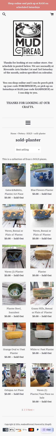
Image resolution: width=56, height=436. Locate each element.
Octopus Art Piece (14, 390)
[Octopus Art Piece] (14, 375)
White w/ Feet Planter (42, 349)
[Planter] (42, 256)
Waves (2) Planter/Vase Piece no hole (42, 393)
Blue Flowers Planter (42, 190)
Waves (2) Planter (14, 271)
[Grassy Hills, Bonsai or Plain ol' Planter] (42, 293)
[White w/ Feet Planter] (42, 334)
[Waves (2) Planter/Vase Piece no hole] (42, 375)
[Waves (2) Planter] (14, 256)
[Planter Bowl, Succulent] (14, 293)
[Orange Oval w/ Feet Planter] (14, 334)
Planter (42, 271)
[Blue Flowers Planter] (42, 175)
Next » (30, 409)
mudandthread (27, 424)
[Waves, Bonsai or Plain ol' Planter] (14, 216)
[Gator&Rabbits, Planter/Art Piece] (14, 175)
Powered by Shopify (43, 424)
